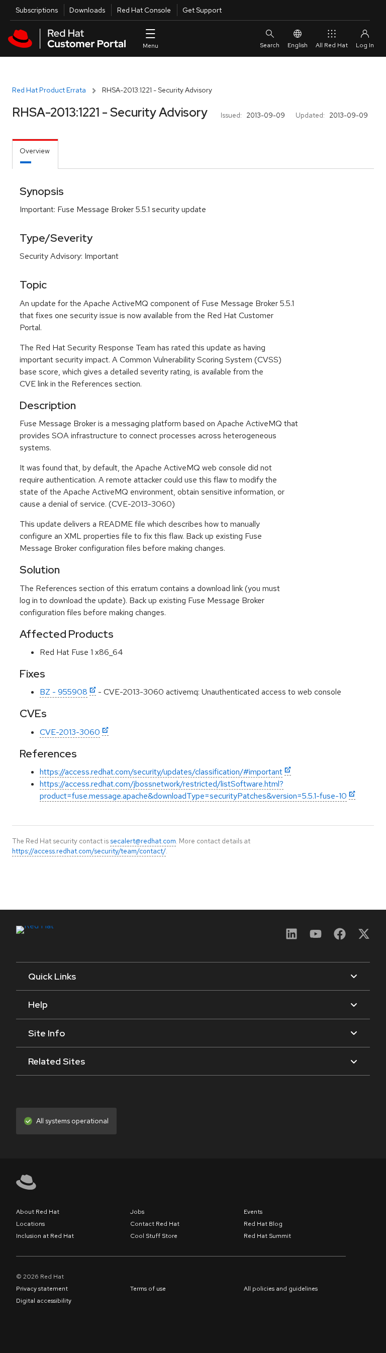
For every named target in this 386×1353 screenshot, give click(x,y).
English (297, 45)
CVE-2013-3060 (70, 732)
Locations (30, 1224)
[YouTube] (316, 937)
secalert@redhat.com (143, 840)
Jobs (137, 1212)
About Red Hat (37, 1212)
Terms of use (148, 1289)
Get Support (202, 10)
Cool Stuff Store (153, 1236)
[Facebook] (340, 937)
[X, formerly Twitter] (364, 937)
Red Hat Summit (267, 1236)
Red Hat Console (144, 10)
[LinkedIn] (291, 937)
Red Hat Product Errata (49, 89)
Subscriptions (37, 10)
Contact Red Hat (154, 1224)
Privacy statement (42, 1289)
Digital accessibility (43, 1301)
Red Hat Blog (263, 1224)
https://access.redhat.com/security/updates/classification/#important (161, 771)
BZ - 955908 (63, 692)
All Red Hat (332, 45)
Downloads (87, 10)
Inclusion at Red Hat (45, 1236)
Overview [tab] (35, 150)
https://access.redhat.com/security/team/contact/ (89, 850)
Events (253, 1212)
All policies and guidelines (281, 1289)
